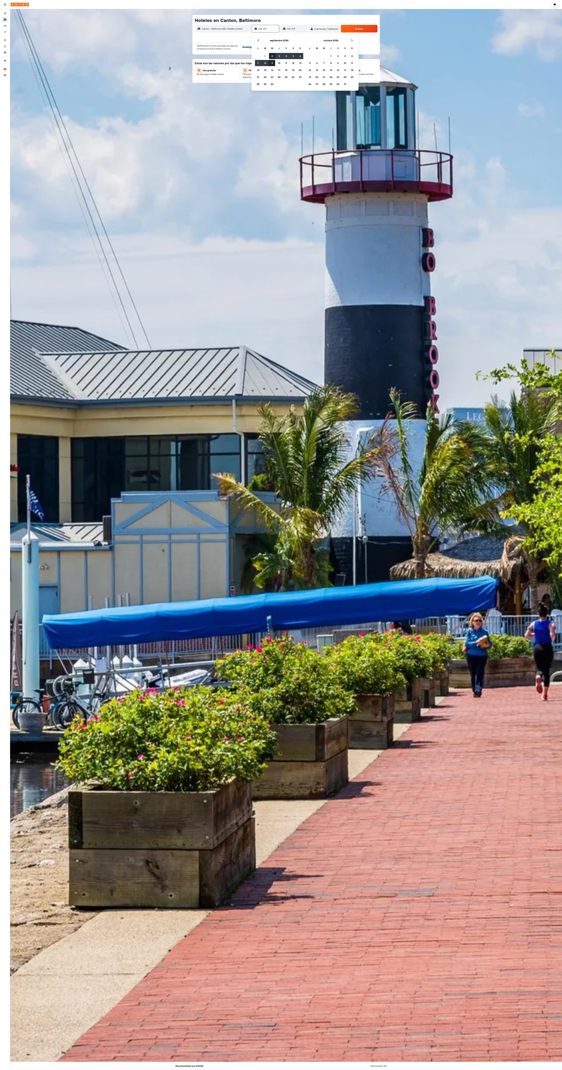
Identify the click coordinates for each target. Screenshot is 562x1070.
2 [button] (272, 56)
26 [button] (293, 77)
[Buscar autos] (5, 26)
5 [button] (293, 56)
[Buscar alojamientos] (5, 20)
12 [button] (293, 63)
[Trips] (5, 61)
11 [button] (286, 63)
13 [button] (300, 63)
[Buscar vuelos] (5, 13)
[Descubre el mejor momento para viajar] (5, 52)
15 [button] (265, 70)
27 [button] (300, 77)
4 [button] (286, 56)
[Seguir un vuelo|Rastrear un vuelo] (5, 46)
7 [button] (258, 63)
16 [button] (272, 70)
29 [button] (265, 84)
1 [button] (330, 56)
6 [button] (300, 56)
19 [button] (293, 70)
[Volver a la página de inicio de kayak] (20, 4)
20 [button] (300, 70)
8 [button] (265, 63)
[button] (5, 4)
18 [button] (286, 70)
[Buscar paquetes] (5, 32)
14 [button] (258, 70)
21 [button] (258, 77)
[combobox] (225, 29)
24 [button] (279, 77)
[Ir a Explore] (5, 40)
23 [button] (272, 77)
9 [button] (272, 63)
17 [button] (279, 70)
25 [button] (286, 77)
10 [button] (279, 63)
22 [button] (265, 77)
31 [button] (345, 84)
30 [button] (272, 84)
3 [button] (279, 56)
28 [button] (258, 84)
